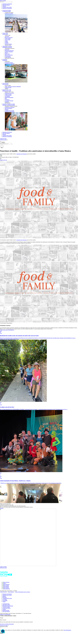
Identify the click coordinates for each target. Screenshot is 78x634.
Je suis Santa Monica (6, 608)
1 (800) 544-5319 (3, 591)
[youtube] (5, 585)
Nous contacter (11, 591)
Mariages (4, 6)
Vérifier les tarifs (8, 87)
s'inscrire (1, 508)
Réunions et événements (7, 8)
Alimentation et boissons (7, 46)
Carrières (4, 609)
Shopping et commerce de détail (8, 103)
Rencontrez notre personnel (7, 605)
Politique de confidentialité (5, 614)
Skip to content (3, 0)
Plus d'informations (67, 630)
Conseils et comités (6, 606)
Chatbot (3, 601)
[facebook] (5, 582)
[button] (39, 626)
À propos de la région (6, 10)
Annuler (3, 142)
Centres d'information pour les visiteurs (22, 591)
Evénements (4, 59)
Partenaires (4, 597)
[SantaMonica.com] (6, 580)
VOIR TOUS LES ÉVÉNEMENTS (7, 329)
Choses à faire (5, 33)
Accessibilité (4, 600)
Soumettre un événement (7, 3)
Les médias (4, 599)
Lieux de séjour (5, 83)
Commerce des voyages (7, 7)
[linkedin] (5, 586)
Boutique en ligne (5, 610)
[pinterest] (5, 587)
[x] (4, 583)
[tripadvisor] (6, 588)
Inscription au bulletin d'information (7, 624)
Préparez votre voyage (6, 89)
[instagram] (5, 584)
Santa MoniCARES (6, 604)
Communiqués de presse (7, 598)
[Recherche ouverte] (7, 139)
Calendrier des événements (21, 153)
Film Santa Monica (6, 4)
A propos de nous (5, 603)
